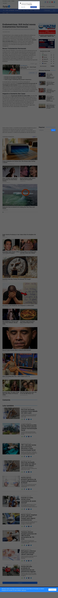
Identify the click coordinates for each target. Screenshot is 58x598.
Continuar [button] (52, 589)
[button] (47, 589)
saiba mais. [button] (24, 590)
